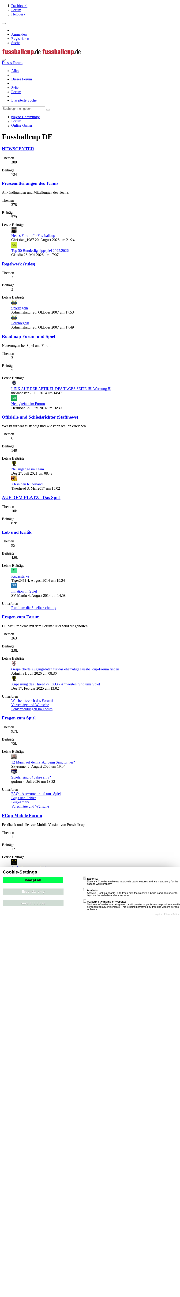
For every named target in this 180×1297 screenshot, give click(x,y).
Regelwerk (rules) (18, 263)
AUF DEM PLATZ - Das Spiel (31, 497)
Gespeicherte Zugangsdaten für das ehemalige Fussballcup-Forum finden (65, 669)
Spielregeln (19, 308)
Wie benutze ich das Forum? (32, 701)
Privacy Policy (171, 914)
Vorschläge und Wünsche (30, 705)
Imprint (158, 914)
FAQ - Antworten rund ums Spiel (36, 794)
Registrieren (20, 39)
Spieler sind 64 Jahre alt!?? (31, 777)
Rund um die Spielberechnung (33, 608)
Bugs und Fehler (23, 798)
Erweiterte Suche (24, 100)
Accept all (33, 880)
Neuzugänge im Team (27, 469)
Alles (15, 71)
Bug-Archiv (20, 802)
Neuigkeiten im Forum (28, 404)
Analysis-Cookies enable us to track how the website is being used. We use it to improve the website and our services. (132, 893)
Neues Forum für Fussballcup (33, 236)
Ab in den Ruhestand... (28, 484)
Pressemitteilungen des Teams (30, 183)
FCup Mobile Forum (22, 815)
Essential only (33, 891)
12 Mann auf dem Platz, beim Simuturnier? (43, 762)
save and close (33, 903)
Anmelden (19, 34)
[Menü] (4, 23)
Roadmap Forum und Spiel (28, 336)
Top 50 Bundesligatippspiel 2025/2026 (40, 251)
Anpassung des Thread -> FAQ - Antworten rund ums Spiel (55, 684)
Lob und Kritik (17, 532)
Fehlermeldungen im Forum (31, 709)
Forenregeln (20, 323)
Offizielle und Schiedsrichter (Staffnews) (40, 417)
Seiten (15, 88)
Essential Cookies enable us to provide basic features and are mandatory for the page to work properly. (132, 881)
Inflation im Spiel (24, 591)
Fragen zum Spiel (19, 717)
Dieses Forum (21, 79)
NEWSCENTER (18, 148)
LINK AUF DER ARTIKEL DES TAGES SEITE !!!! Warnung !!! (61, 389)
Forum (16, 92)
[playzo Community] (41, 54)
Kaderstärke (20, 576)
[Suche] (4, 60)
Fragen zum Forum (21, 616)
